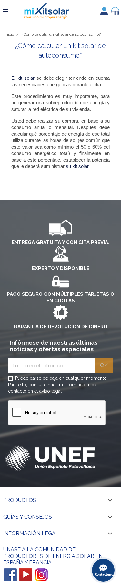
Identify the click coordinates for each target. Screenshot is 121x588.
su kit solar (77, 166)
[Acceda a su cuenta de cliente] (104, 11)
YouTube (25, 574)
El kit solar (23, 78)
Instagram (41, 574)
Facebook (10, 574)
